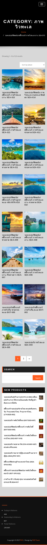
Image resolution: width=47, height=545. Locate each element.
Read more (24, 96)
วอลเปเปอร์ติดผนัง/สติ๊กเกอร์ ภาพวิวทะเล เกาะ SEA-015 (25, 35)
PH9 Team (36, 540)
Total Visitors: (10, 524)
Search (9, 369)
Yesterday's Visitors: (12, 517)
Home (23, 32)
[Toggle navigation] (42, 4)
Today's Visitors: (11, 510)
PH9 (21, 540)
